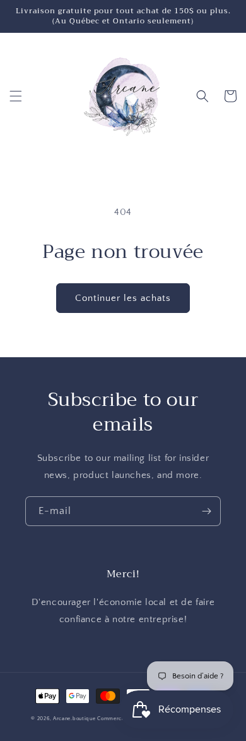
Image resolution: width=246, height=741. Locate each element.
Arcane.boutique (74, 718)
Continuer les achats (123, 298)
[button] (16, 96)
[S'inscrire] (206, 511)
